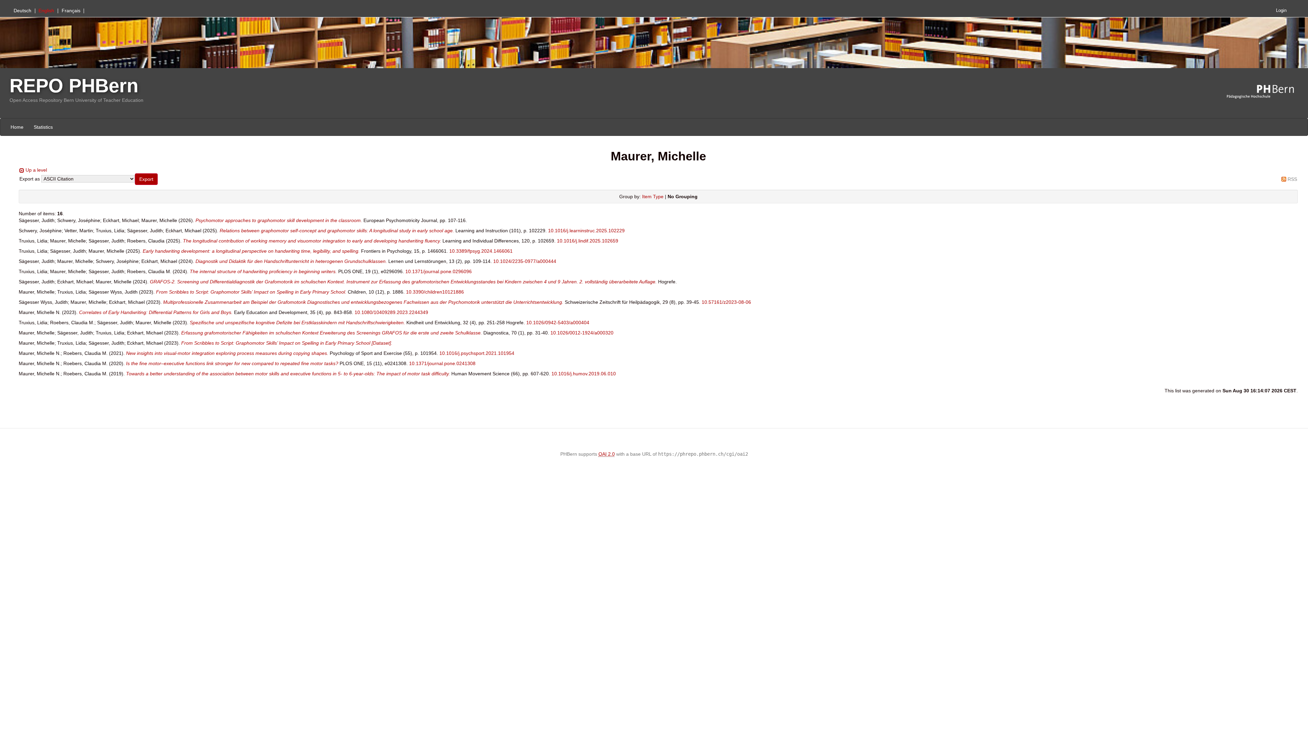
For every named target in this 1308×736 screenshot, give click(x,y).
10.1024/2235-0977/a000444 (524, 261)
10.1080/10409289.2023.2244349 (391, 312)
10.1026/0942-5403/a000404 (557, 322)
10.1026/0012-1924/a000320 (581, 332)
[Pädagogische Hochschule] (1265, 92)
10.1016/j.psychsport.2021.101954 (476, 353)
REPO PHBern (74, 85)
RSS (1292, 179)
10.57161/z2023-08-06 (726, 302)
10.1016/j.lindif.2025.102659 (587, 241)
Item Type (653, 196)
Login (1281, 10)
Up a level (36, 170)
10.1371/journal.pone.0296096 (438, 271)
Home (17, 127)
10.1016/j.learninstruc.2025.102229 (586, 230)
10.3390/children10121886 (435, 292)
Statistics (43, 127)
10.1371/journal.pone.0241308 (442, 363)
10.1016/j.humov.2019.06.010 (583, 373)
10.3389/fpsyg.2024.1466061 (481, 251)
